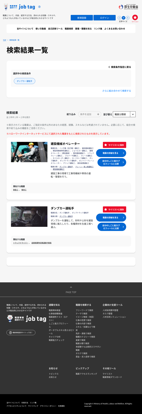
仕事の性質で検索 (83, 320)
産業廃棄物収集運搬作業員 (41, 243)
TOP (4, 40)
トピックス (54, 373)
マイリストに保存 (116, 145)
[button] (89, 114)
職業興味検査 (54, 310)
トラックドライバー (20, 243)
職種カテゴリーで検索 (85, 336)
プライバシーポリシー (48, 406)
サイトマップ (33, 406)
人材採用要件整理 (110, 310)
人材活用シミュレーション (114, 316)
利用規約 (61, 406)
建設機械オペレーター (65, 143)
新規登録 (81, 17)
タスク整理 (107, 313)
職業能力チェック (56, 340)
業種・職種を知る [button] (83, 28)
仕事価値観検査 (55, 313)
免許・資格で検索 (83, 333)
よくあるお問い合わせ (114, 28)
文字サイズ (123, 21)
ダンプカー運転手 (62, 208)
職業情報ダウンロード (112, 377)
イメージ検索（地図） (85, 316)
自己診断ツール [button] (55, 28)
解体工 (23, 190)
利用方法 (24, 402)
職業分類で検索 (82, 343)
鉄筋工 (15, 190)
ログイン (104, 17)
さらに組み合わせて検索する (116, 90)
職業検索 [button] (69, 28)
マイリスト (107, 373)
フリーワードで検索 (84, 310)
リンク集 (98, 28)
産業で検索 (80, 340)
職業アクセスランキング (86, 373)
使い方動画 (41, 28)
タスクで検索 (81, 353)
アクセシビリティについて (16, 406)
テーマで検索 (81, 313)
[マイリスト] (135, 17)
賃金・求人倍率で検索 (85, 356)
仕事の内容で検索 (83, 323)
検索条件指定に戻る (121, 67)
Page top (71, 292)
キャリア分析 (54, 336)
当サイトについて (25, 28)
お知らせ (53, 377)
